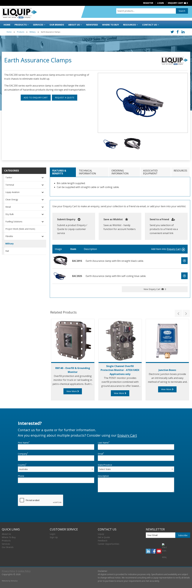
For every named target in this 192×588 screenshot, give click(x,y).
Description (103, 476)
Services (38, 24)
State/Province (105, 464)
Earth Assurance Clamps (50, 32)
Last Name (104, 442)
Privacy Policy (8, 571)
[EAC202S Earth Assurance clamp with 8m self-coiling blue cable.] (60, 276)
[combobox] (146, 11)
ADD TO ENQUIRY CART (36, 97)
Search (182, 10)
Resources (129, 24)
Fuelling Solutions (13, 221)
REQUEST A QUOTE (64, 97)
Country (22, 464)
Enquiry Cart (175, 2)
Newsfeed (92, 24)
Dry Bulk (9, 214)
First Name (24, 442)
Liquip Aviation (12, 192)
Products (21, 24)
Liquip (101, 534)
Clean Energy (11, 199)
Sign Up (54, 537)
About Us (74, 24)
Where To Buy (9, 537)
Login (52, 534)
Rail (7, 250)
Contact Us (149, 24)
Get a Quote (104, 537)
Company (23, 453)
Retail (8, 206)
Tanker (8, 177)
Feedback (102, 540)
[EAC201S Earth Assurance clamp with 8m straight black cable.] (60, 260)
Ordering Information (120, 172)
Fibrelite (9, 236)
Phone (21, 476)
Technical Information (87, 172)
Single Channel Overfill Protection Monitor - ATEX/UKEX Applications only (120, 370)
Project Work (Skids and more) (20, 228)
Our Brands (57, 24)
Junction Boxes (167, 370)
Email (101, 453)
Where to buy (110, 24)
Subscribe (183, 535)
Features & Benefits (59, 172)
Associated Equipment (150, 172)
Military (33, 32)
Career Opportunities (108, 543)
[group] (143, 103)
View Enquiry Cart (155, 289)
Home (7, 24)
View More (71, 391)
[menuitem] (12, 32)
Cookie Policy (24, 571)
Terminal (9, 184)
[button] (178, 313)
